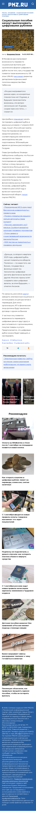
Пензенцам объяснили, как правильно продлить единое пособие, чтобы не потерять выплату (15, 692)
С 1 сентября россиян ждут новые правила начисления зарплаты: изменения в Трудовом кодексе (18, 589)
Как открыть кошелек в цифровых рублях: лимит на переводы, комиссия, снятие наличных (15, 481)
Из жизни (11, 13)
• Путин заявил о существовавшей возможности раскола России (18, 236)
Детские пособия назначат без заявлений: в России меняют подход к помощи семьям (16, 625)
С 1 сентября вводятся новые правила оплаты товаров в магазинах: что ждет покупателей (16, 518)
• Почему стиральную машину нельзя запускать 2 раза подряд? (17, 219)
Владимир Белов (13, 54)
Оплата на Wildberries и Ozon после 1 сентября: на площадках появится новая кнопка (17, 445)
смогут (26, 294)
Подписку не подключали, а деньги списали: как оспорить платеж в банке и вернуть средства (16, 555)
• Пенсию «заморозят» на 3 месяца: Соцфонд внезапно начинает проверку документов (18, 228)
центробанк (8, 343)
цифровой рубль (23, 343)
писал (25, 195)
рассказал (18, 76)
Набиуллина (17, 340)
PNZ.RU (4, 13)
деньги (6, 340)
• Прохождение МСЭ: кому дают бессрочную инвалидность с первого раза (18, 210)
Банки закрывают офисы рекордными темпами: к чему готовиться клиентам (16, 656)
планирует (18, 119)
